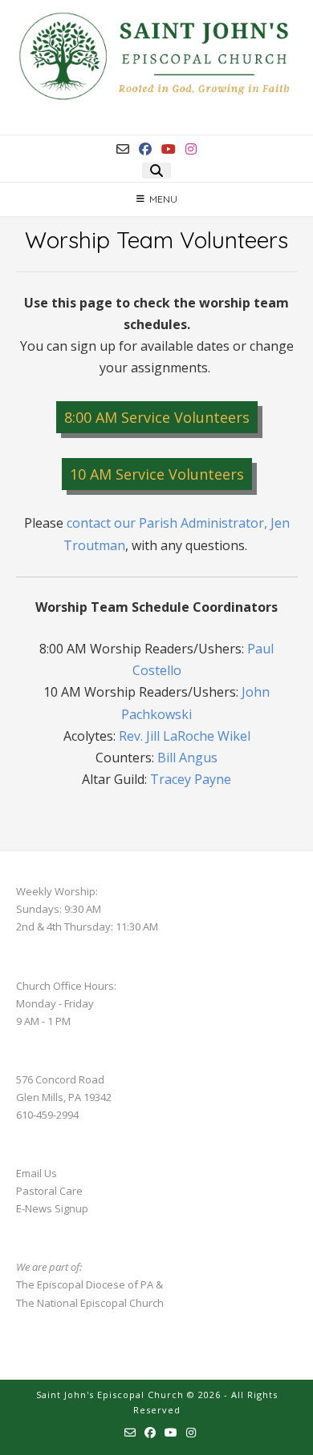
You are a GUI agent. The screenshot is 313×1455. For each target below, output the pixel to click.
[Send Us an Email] (123, 149)
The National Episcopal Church (90, 1303)
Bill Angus (187, 757)
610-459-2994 (47, 1114)
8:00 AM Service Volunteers (157, 417)
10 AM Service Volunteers (157, 474)
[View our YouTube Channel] (168, 149)
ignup (74, 1208)
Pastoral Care (49, 1191)
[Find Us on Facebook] (145, 149)
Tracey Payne (190, 779)
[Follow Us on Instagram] (191, 149)
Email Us (36, 1173)
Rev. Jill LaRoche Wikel (184, 736)
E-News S (38, 1208)
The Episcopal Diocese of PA (84, 1284)
